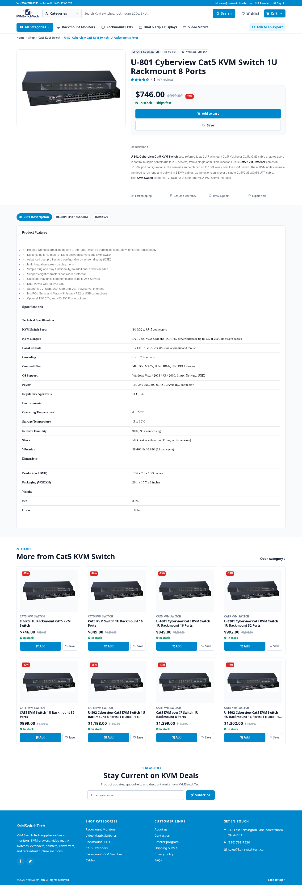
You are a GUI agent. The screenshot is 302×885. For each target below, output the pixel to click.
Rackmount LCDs (98, 842)
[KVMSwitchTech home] (28, 13)
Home (21, 37)
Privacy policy (164, 854)
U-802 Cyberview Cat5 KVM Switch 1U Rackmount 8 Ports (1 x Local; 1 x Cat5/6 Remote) (116, 716)
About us (161, 829)
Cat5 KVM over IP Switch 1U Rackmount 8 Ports (177, 714)
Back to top (275, 879)
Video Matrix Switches (101, 835)
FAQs (158, 860)
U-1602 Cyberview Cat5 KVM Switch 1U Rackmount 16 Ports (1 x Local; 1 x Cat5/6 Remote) (253, 716)
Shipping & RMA (166, 848)
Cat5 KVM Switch (49, 37)
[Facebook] (21, 861)
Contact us (162, 835)
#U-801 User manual (72, 217)
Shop (31, 37)
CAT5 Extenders (97, 848)
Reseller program (167, 842)
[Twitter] (30, 861)
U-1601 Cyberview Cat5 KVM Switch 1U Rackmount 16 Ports (183, 623)
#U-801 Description (34, 217)
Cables (90, 860)
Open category (271, 559)
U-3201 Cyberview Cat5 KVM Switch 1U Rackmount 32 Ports (251, 623)
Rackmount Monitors (101, 829)
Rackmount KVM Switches (104, 854)
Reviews (101, 217)
